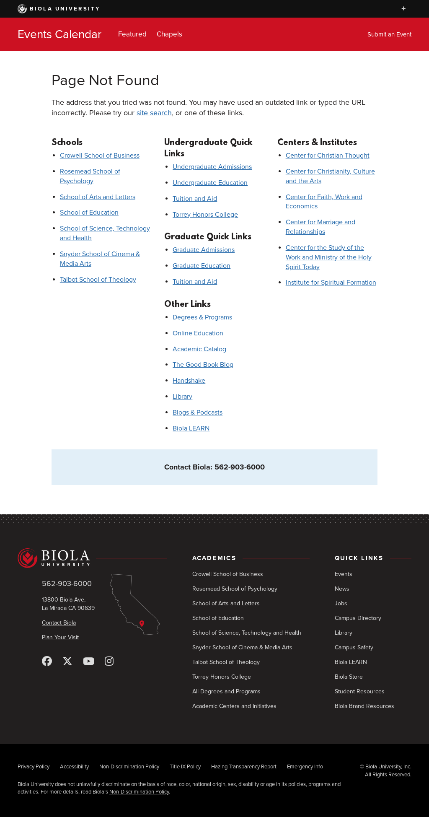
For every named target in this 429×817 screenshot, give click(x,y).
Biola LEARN (191, 428)
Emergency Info (305, 766)
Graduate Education (201, 266)
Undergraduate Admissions (212, 167)
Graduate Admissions (204, 250)
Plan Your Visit (60, 637)
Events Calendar (59, 34)
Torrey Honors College (205, 214)
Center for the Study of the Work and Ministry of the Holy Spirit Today (329, 257)
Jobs (341, 603)
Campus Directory (358, 618)
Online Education (198, 333)
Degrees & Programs (202, 317)
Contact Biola (59, 622)
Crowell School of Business (100, 155)
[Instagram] (109, 662)
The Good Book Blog (203, 365)
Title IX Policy (185, 766)
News (342, 588)
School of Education (89, 212)
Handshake (189, 380)
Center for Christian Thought (328, 155)
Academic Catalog (199, 349)
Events (343, 574)
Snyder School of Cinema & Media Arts (242, 647)
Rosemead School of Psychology (234, 588)
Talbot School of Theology (98, 279)
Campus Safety (354, 647)
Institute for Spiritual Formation (331, 282)
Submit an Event (389, 34)
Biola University (65, 8)
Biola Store (349, 676)
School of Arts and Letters (97, 197)
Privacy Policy (33, 766)
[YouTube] (88, 662)
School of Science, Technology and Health (246, 632)
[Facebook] (47, 662)
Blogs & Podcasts (197, 412)
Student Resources (360, 691)
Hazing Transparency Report (244, 766)
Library (182, 396)
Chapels (169, 34)
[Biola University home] (92, 558)
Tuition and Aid (195, 199)
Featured (132, 34)
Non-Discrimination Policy (129, 766)
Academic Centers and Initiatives (234, 706)
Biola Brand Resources (364, 706)
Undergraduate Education (210, 183)
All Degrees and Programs (226, 691)
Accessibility (74, 766)
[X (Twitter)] (67, 662)
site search (154, 112)
